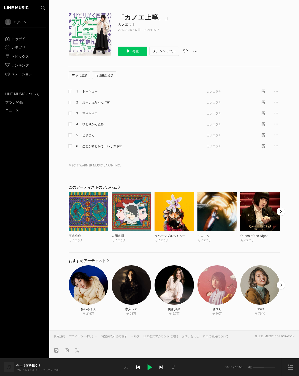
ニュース (12, 110)
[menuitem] (24, 38)
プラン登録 (14, 102)
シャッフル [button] (167, 51)
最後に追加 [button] (106, 75)
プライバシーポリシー (83, 336)
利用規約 (59, 336)
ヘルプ (135, 336)
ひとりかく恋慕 (93, 124)
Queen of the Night (260, 236)
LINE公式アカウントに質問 (160, 336)
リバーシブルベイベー (174, 236)
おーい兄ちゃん (93, 102)
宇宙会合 (84, 236)
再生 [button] (135, 51)
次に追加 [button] (81, 75)
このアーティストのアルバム (94, 188)
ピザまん (88, 135)
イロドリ (212, 236)
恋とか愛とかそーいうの (99, 146)
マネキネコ (90, 113)
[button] (149, 367)
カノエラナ (126, 24)
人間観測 (127, 236)
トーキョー (90, 91)
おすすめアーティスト (89, 261)
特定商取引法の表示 (114, 336)
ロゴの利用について (216, 336)
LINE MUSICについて (22, 94)
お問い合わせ (190, 336)
